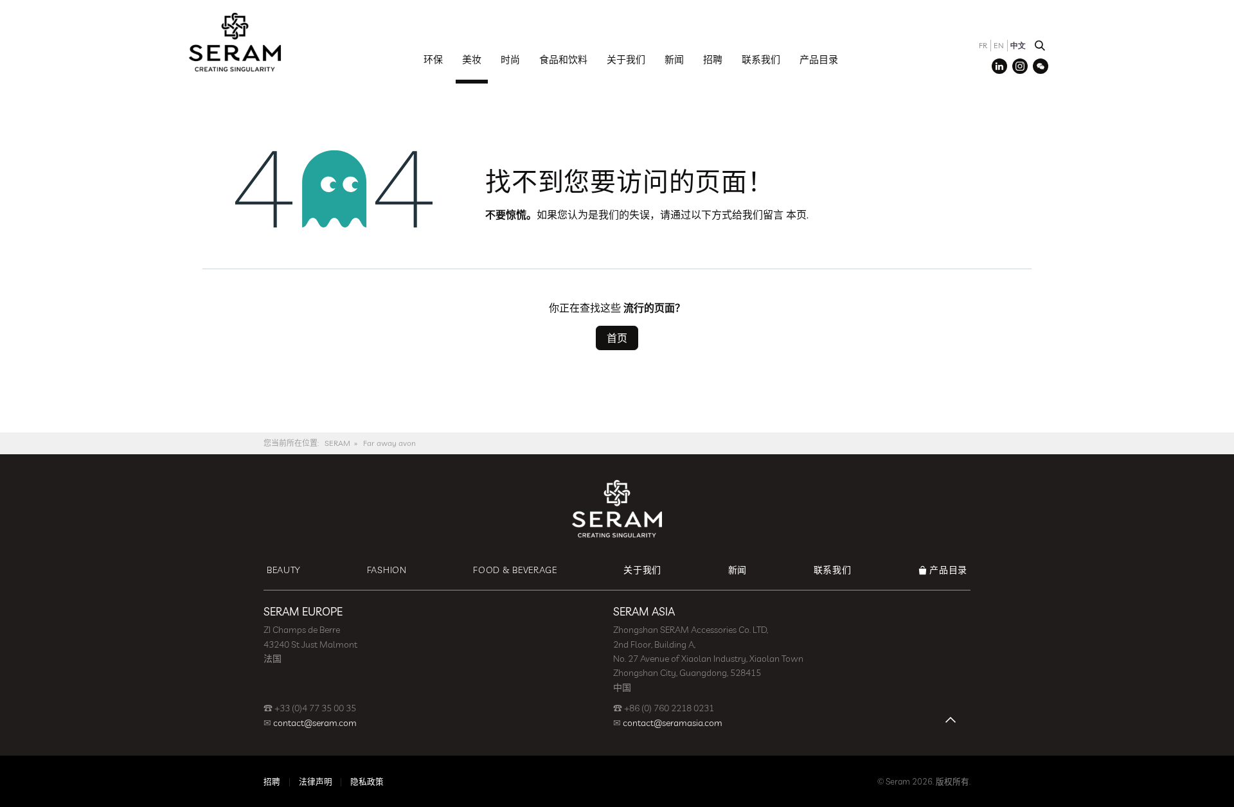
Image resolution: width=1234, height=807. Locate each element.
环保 (433, 59)
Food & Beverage (515, 570)
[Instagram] (1020, 66)
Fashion (387, 570)
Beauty (283, 570)
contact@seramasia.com (672, 723)
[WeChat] (1040, 66)
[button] (1040, 45)
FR (983, 45)
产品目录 (819, 59)
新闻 (674, 59)
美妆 (471, 59)
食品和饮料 (563, 59)
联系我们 (761, 59)
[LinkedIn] (999, 66)
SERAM (337, 443)
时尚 (510, 59)
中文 (1018, 45)
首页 (617, 338)
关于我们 (626, 59)
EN (999, 45)
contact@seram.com (315, 723)
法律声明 (315, 781)
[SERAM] (234, 42)
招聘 (712, 59)
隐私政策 (367, 781)
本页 (796, 214)
